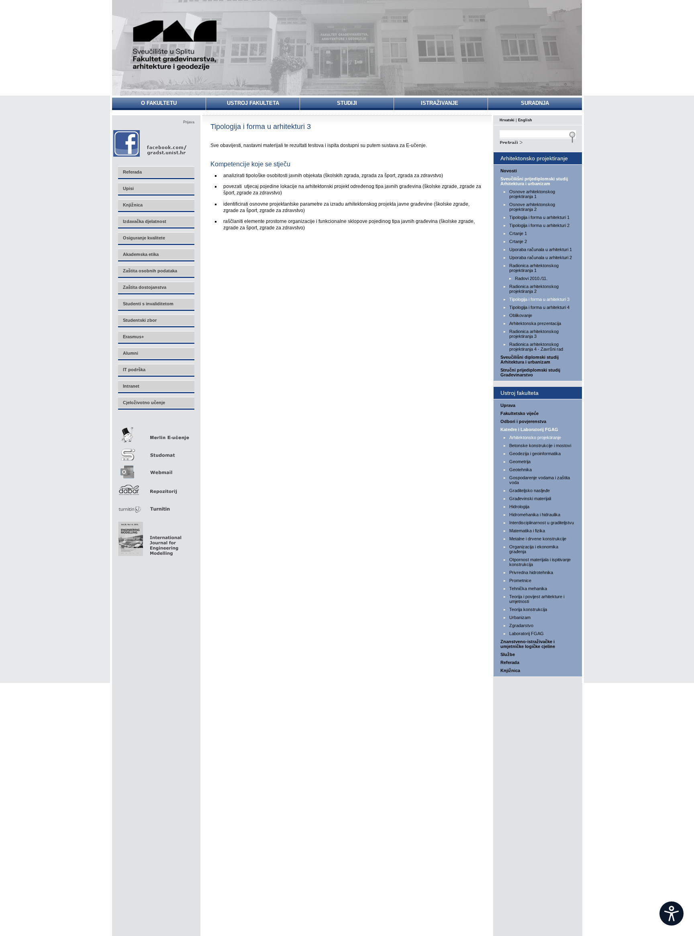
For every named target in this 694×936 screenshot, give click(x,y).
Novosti (508, 170)
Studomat (156, 451)
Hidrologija (519, 506)
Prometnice (520, 580)
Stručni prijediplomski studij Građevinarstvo (530, 372)
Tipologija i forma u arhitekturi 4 (539, 307)
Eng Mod (149, 537)
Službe (507, 654)
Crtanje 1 (518, 233)
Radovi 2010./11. (531, 278)
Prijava (188, 122)
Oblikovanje (520, 315)
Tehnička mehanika (528, 588)
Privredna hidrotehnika (531, 572)
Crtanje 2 (518, 241)
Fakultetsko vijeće (519, 413)
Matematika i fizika (527, 530)
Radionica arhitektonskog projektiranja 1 (534, 268)
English (525, 120)
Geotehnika (520, 469)
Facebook (150, 143)
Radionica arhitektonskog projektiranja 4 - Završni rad (536, 347)
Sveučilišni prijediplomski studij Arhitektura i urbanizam (534, 181)
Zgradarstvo (521, 625)
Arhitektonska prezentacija (535, 323)
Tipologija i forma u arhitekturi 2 (539, 225)
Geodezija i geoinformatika (535, 453)
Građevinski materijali (530, 498)
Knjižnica (510, 670)
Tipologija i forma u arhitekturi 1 (539, 217)
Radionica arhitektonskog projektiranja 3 (534, 334)
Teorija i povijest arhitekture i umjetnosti (536, 599)
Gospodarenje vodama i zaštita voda (539, 480)
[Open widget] (671, 913)
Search (538, 141)
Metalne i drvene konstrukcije (537, 538)
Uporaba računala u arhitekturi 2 (540, 257)
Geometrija (520, 461)
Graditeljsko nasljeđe (529, 490)
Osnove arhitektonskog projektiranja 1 (532, 194)
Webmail (156, 469)
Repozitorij (156, 487)
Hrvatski (507, 120)
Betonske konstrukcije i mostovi (540, 445)
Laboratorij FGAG (526, 633)
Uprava (507, 405)
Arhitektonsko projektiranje (535, 437)
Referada (509, 662)
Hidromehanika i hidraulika (534, 514)
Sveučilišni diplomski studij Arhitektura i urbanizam (529, 359)
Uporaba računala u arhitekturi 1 (540, 249)
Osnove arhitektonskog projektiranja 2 (532, 207)
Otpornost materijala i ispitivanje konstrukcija (540, 562)
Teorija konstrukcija (528, 609)
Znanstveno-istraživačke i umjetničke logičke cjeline (527, 644)
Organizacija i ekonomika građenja (533, 549)
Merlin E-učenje (156, 433)
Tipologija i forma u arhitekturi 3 (539, 299)
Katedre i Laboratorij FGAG (529, 429)
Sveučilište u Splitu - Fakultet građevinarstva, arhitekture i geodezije (175, 45)
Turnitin (156, 506)
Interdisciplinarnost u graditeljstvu (541, 522)
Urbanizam (520, 617)
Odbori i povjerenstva (523, 421)
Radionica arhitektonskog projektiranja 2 (534, 289)
